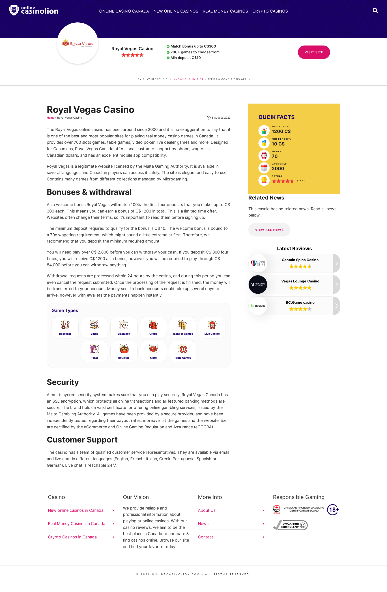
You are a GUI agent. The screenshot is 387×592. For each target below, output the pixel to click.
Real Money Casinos (225, 11)
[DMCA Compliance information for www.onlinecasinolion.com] (290, 529)
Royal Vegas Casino (132, 48)
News (203, 523)
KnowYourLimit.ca (189, 79)
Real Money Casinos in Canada (76, 523)
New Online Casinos (175, 11)
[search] (375, 10)
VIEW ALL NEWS (269, 230)
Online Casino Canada (124, 11)
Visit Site (314, 52)
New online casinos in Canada (75, 510)
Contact (205, 537)
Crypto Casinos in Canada (72, 537)
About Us (206, 510)
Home (50, 117)
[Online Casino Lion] (33, 10)
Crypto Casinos (270, 11)
